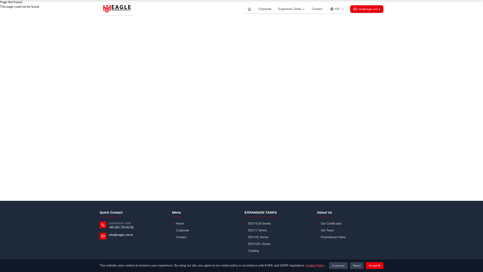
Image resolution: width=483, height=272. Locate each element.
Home (180, 223)
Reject (357, 265)
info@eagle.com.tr (121, 234)
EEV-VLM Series (259, 223)
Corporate (264, 9)
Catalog (253, 250)
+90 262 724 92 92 (121, 227)
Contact (317, 9)
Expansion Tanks (289, 9)
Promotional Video (333, 237)
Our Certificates (331, 223)
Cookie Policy (315, 265)
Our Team (327, 230)
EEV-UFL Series (259, 244)
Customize (338, 265)
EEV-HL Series (258, 237)
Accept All (374, 265)
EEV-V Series (257, 230)
